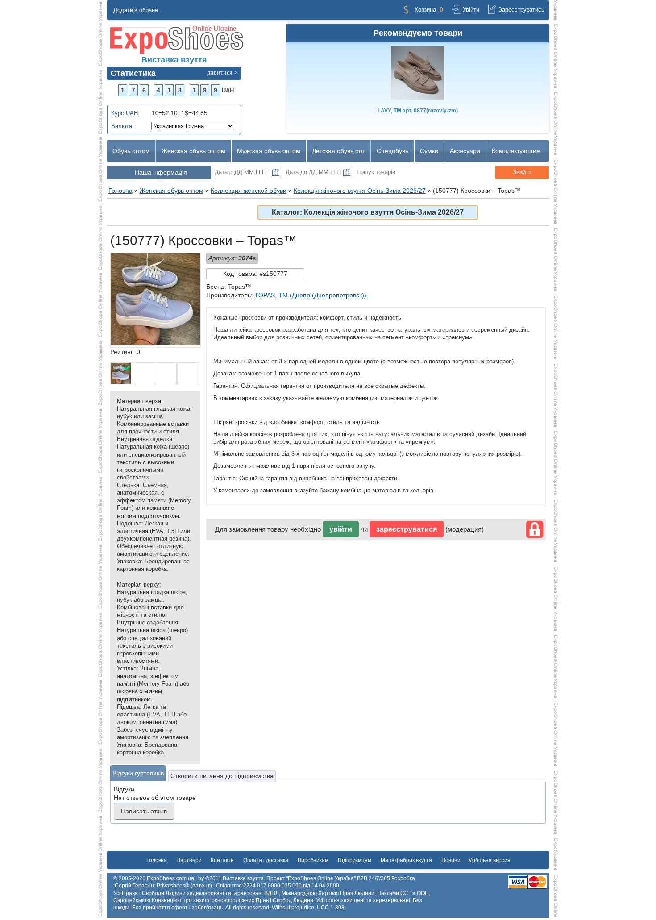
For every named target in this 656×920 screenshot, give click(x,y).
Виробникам (313, 860)
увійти (340, 529)
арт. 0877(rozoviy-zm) (418, 111)
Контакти (222, 860)
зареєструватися (406, 529)
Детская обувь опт (338, 150)
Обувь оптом (131, 150)
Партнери (188, 860)
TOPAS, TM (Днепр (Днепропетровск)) (310, 295)
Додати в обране (135, 10)
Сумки (429, 150)
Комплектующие (516, 150)
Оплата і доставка (265, 860)
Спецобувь (392, 150)
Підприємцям (354, 860)
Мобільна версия (489, 860)
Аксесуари (465, 150)
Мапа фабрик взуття (406, 860)
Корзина (425, 9)
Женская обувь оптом (193, 150)
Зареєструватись (521, 9)
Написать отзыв (144, 811)
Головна (156, 860)
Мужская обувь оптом (268, 150)
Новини (450, 860)
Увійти (471, 9)
